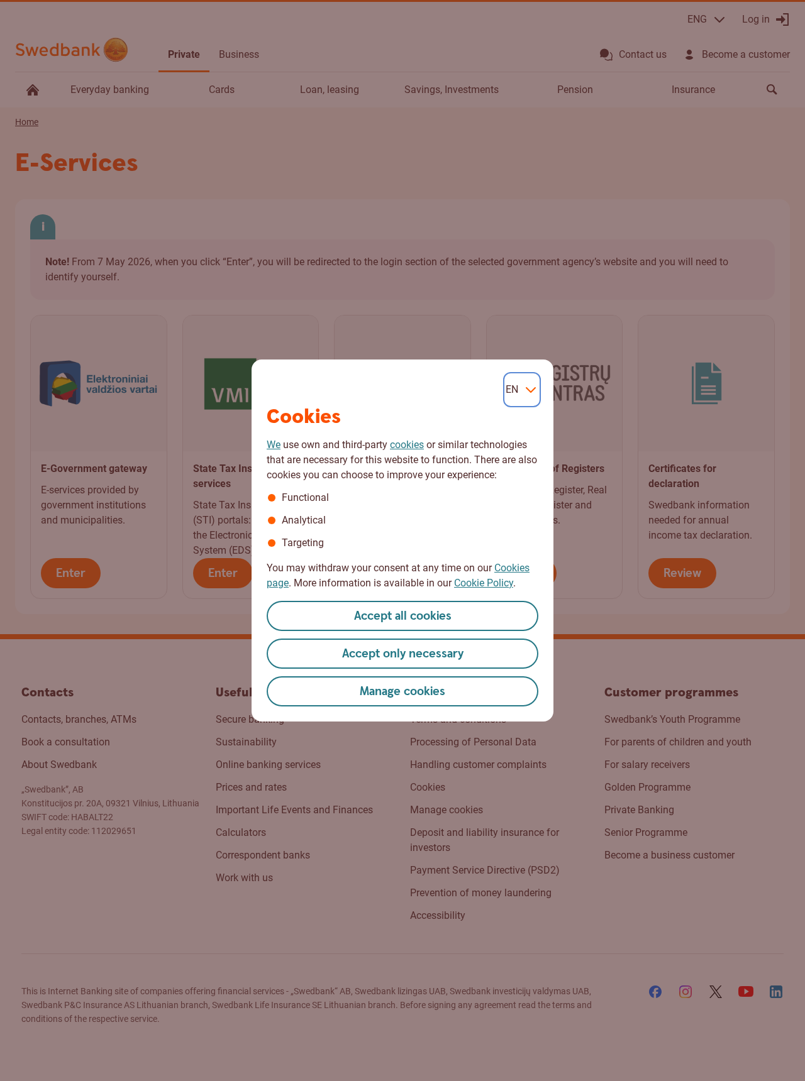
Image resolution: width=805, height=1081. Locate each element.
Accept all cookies (403, 616)
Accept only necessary (403, 654)
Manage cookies (402, 692)
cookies (407, 445)
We (273, 445)
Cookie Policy (483, 583)
